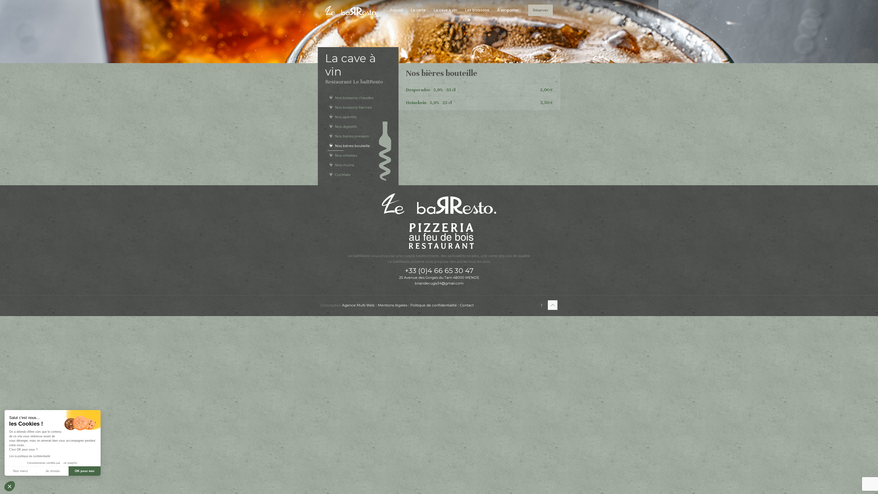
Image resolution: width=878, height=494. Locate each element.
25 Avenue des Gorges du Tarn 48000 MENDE (439, 277)
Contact (467, 305)
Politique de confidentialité (433, 305)
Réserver (540, 10)
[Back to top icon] (552, 305)
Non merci (20, 471)
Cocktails (343, 174)
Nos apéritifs (345, 117)
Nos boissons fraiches (353, 107)
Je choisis (53, 471)
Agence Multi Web (358, 305)
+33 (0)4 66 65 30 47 (439, 270)
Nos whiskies (346, 155)
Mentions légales (392, 305)
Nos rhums (344, 165)
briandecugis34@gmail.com (439, 283)
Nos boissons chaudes (354, 98)
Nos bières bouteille (352, 146)
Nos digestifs (346, 126)
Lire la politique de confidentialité (29, 456)
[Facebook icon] (541, 305)
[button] (9, 486)
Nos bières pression (352, 136)
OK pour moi (84, 471)
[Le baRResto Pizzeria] (351, 10)
